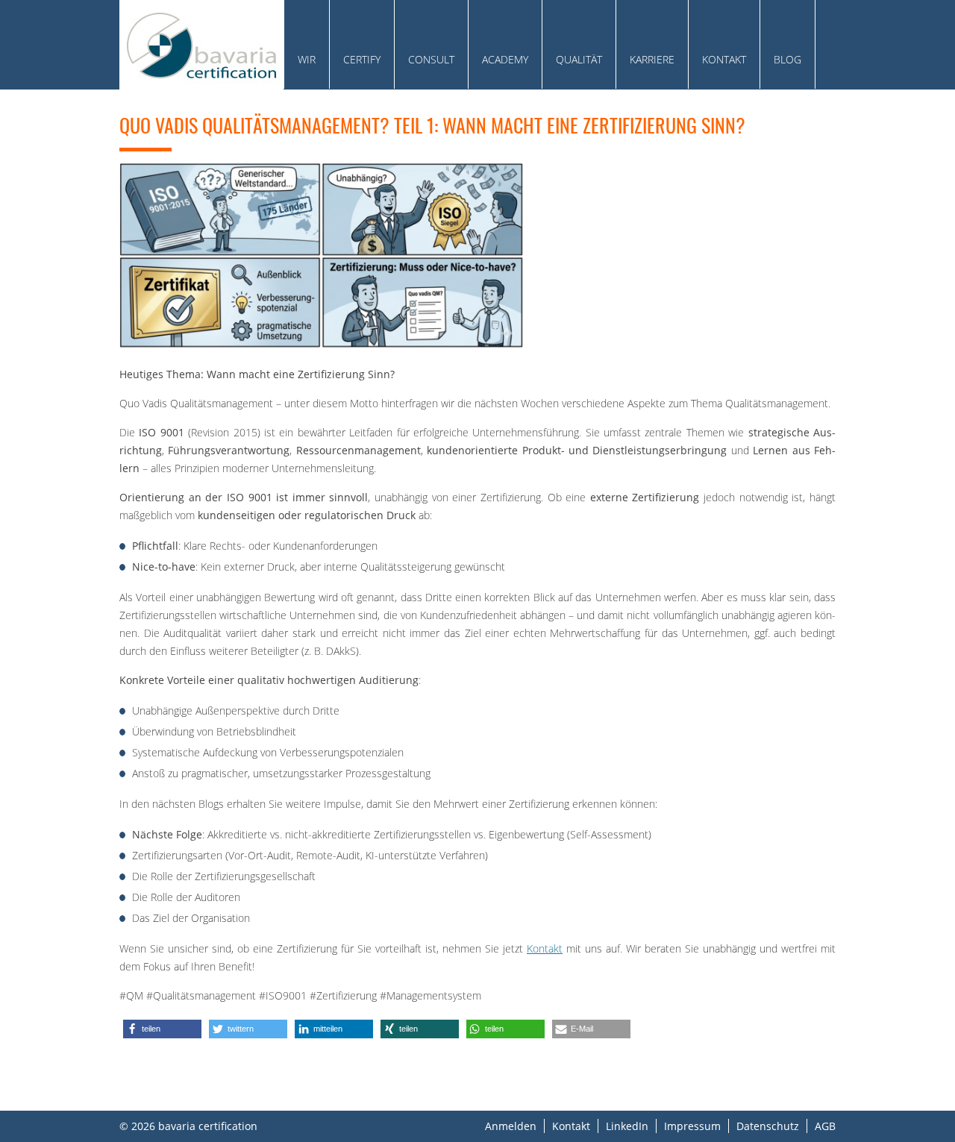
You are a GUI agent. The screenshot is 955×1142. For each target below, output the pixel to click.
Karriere (652, 59)
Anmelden (510, 1126)
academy (505, 59)
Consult (431, 59)
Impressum (692, 1126)
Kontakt (724, 59)
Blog (787, 59)
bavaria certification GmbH (201, 45)
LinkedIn (627, 1126)
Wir (307, 59)
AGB (825, 1126)
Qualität (579, 59)
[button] (162, 1029)
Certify (362, 59)
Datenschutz (767, 1126)
